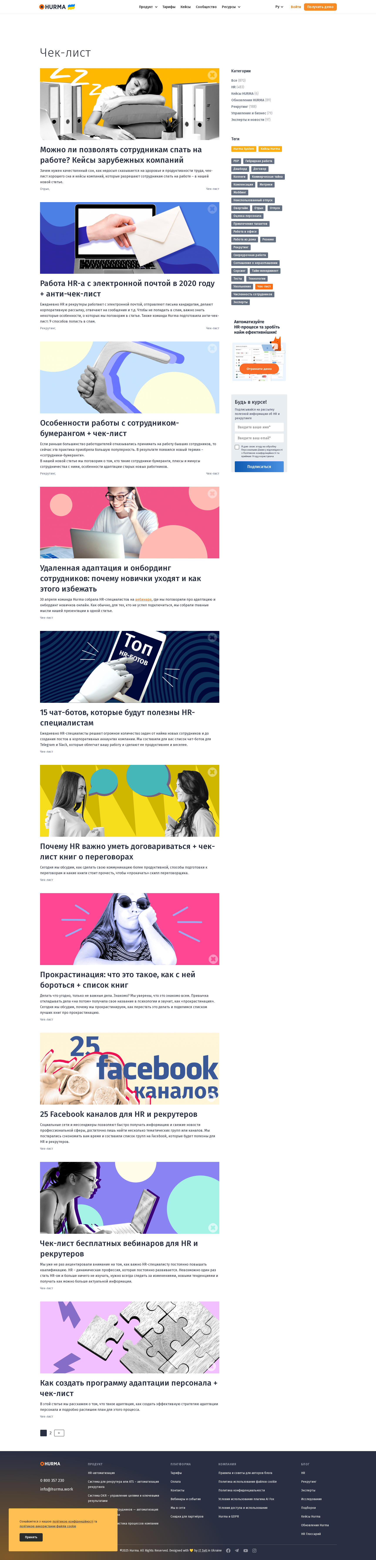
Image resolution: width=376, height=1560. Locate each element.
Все (234, 80)
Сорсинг (239, 271)
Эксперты (240, 302)
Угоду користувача (263, 456)
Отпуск (275, 208)
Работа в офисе (245, 231)
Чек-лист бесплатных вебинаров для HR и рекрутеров (119, 1249)
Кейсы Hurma (270, 149)
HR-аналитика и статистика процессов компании (123, 1523)
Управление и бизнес (248, 113)
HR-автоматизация (101, 1473)
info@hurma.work (56, 1489)
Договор (259, 169)
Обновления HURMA (247, 100)
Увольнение (242, 286)
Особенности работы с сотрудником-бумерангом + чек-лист (109, 428)
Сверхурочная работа (249, 255)
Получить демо (320, 7)
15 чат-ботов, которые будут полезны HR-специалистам (117, 718)
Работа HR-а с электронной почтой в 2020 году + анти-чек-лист (127, 289)
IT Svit (203, 1550)
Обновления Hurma (315, 1525)
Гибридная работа (258, 161)
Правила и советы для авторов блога (245, 1473)
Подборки (308, 1508)
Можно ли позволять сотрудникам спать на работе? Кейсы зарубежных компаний (121, 155)
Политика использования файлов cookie (247, 1482)
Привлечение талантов (250, 224)
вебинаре (143, 599)
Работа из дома (244, 239)
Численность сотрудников (252, 294)
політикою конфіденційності (72, 1521)
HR (233, 87)
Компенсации (243, 184)
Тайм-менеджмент (265, 271)
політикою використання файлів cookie (48, 1526)
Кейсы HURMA (242, 93)
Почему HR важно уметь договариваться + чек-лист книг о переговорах (127, 852)
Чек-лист (264, 286)
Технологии (256, 279)
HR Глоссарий (311, 1534)
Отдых (258, 208)
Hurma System (243, 149)
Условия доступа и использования (242, 1508)
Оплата (176, 1482)
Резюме (268, 239)
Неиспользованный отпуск (253, 200)
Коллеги (239, 177)
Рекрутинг (239, 107)
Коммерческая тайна (267, 177)
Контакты (177, 1490)
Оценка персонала (247, 216)
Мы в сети (178, 1508)
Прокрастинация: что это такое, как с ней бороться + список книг (117, 980)
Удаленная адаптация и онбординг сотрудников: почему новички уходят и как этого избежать (120, 578)
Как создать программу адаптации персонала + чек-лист (129, 1388)
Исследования (311, 1499)
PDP (236, 161)
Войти (296, 7)
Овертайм (240, 208)
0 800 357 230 (52, 1480)
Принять (31, 1537)
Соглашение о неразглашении (255, 263)
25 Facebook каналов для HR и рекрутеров (118, 1114)
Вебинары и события (186, 1499)
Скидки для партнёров (187, 1516)
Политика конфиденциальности (241, 1490)
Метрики (266, 184)
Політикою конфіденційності (259, 453)
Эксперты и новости (247, 120)
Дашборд (240, 169)
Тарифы (176, 1473)
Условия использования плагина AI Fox (246, 1499)
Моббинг (239, 192)
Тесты (237, 279)
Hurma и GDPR (228, 1516)
